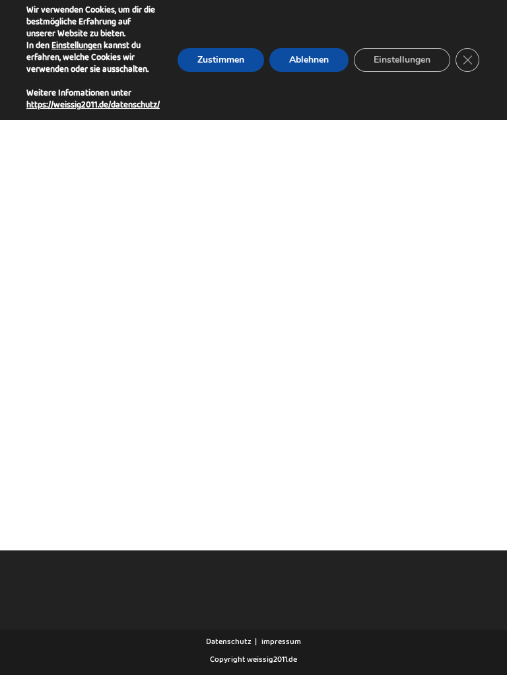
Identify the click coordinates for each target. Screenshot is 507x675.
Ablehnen (309, 59)
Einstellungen (76, 48)
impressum (281, 643)
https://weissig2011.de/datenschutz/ (93, 107)
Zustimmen (220, 59)
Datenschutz (229, 643)
